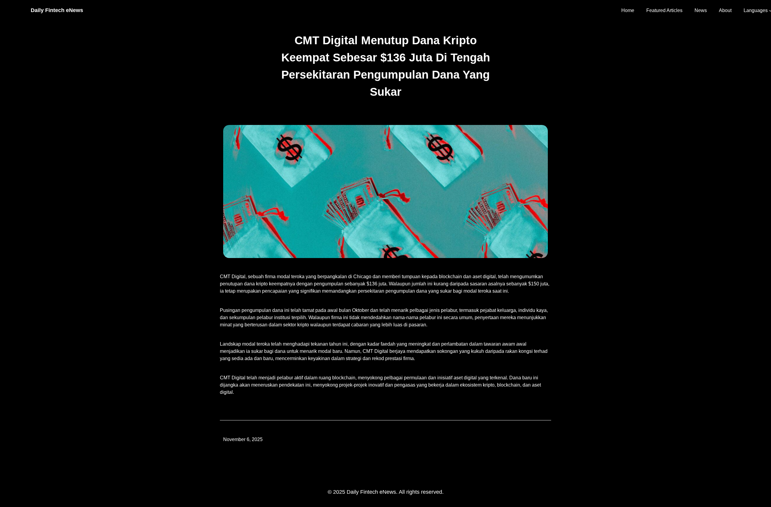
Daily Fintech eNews (57, 10)
